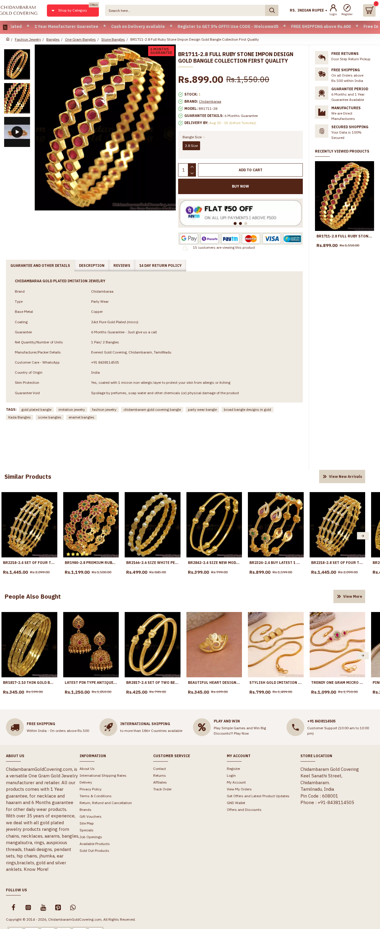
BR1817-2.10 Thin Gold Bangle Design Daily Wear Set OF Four (29, 682)
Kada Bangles (19, 417)
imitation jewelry (71, 409)
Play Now (241, 733)
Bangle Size (192, 137)
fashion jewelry (104, 409)
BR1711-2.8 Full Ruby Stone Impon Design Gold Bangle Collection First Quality (344, 236)
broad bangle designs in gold (247, 409)
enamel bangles (81, 417)
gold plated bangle (36, 409)
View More (352, 596)
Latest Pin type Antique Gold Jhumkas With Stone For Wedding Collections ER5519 (91, 682)
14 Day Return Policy (160, 265)
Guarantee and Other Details (40, 265)
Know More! (36, 869)
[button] (363, 536)
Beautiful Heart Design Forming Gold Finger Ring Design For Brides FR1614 (214, 682)
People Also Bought (32, 596)
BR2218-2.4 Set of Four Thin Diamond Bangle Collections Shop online (29, 562)
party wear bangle (202, 409)
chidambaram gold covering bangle (152, 409)
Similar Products (27, 477)
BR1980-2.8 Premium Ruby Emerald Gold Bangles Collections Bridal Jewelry (91, 562)
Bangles (53, 39)
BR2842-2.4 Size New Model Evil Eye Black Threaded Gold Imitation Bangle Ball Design (214, 562)
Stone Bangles (113, 39)
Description (91, 265)
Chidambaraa (210, 101)
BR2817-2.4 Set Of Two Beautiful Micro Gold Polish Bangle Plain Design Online (152, 682)
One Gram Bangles (80, 39)
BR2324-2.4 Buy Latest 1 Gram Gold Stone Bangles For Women (275, 562)
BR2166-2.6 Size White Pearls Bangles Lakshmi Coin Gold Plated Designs (152, 562)
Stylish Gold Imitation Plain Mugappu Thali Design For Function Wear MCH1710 (275, 682)
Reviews (121, 265)
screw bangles (49, 417)
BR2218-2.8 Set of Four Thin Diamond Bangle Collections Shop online (337, 562)
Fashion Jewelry (28, 39)
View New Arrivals (345, 476)
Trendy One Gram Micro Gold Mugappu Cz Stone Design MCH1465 (337, 682)
